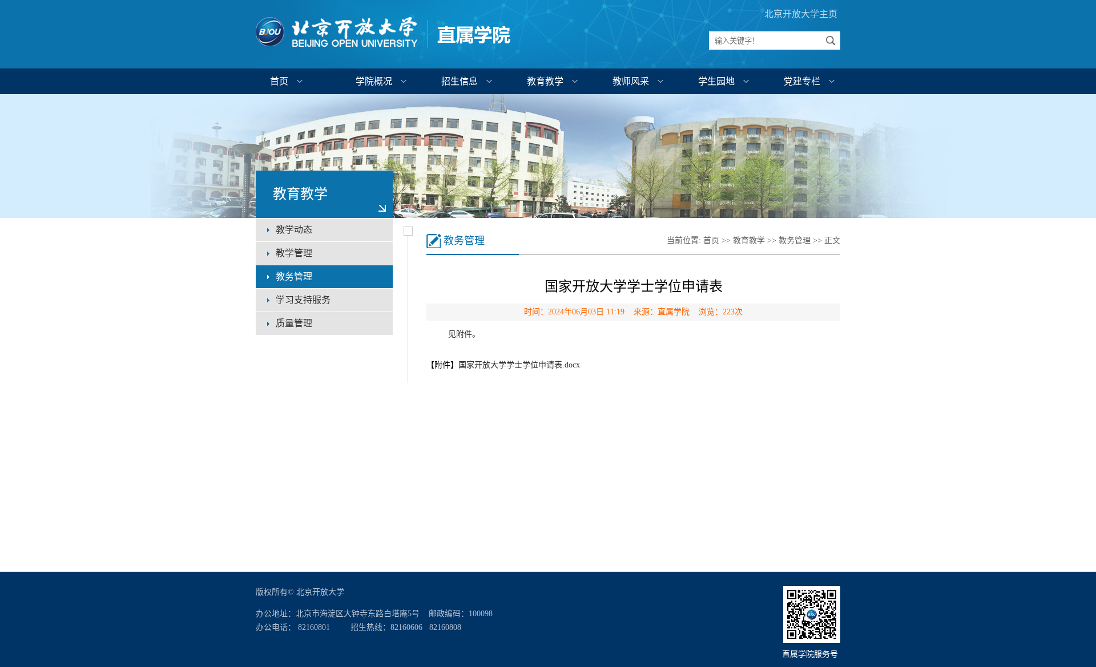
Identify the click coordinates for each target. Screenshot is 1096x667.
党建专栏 (802, 81)
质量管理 (294, 323)
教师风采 (631, 81)
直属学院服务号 (811, 654)
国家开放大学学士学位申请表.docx (519, 365)
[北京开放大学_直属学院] (383, 49)
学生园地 (716, 81)
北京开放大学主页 (800, 14)
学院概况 (374, 81)
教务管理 (294, 276)
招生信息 (459, 81)
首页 (279, 81)
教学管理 (294, 253)
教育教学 (545, 81)
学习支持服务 (303, 300)
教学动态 (294, 230)
